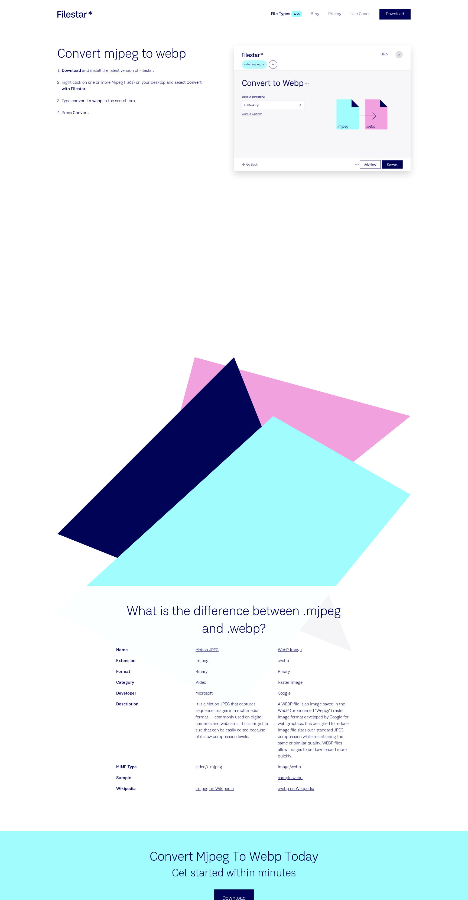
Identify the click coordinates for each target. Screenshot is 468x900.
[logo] (74, 14)
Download (71, 71)
